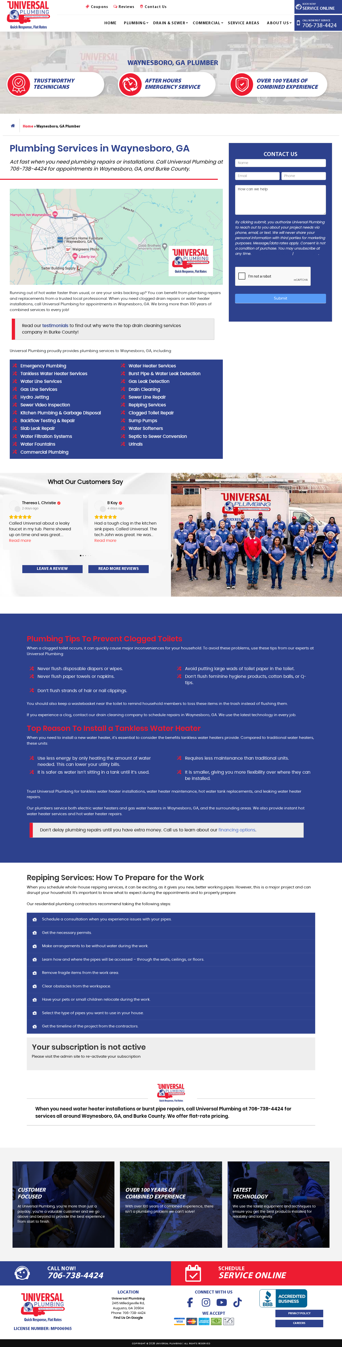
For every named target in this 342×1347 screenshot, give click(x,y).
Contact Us (155, 7)
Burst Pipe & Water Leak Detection (165, 374)
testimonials (55, 326)
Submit (280, 298)
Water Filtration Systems (46, 437)
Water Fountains (38, 444)
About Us (278, 23)
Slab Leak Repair (38, 429)
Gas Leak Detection (149, 382)
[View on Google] (14, 506)
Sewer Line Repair (147, 397)
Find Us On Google (128, 1317)
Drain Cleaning (144, 390)
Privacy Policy (306, 254)
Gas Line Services (39, 390)
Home (110, 23)
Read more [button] (20, 541)
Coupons (99, 7)
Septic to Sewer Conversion (158, 437)
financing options (237, 830)
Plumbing (135, 23)
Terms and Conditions (271, 254)
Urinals (136, 444)
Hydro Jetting (35, 397)
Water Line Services (41, 382)
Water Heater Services (152, 366)
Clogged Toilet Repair (151, 413)
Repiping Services (147, 405)
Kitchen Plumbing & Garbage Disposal (61, 413)
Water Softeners (146, 429)
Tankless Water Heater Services (54, 374)
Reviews (125, 7)
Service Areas (243, 23)
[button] (4, 522)
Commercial (207, 23)
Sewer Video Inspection (45, 405)
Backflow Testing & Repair (48, 421)
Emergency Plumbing (43, 366)
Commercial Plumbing (44, 452)
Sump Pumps (143, 421)
